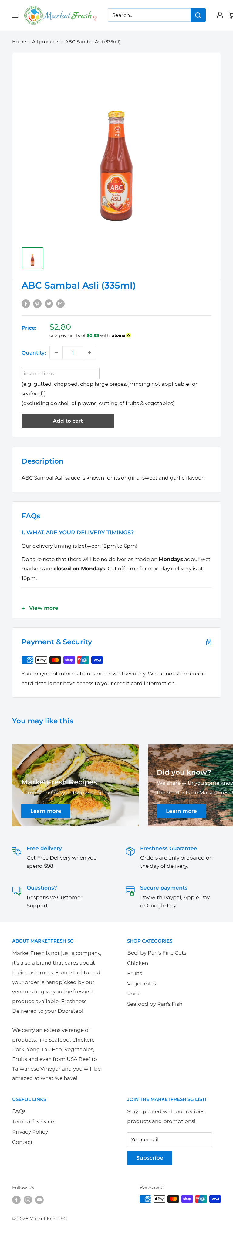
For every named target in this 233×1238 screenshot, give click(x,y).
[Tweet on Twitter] (49, 303)
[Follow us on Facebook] (16, 1199)
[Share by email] (60, 303)
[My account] (220, 15)
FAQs (18, 1111)
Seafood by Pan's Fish (154, 1004)
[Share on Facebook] (26, 303)
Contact (22, 1142)
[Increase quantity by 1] (89, 352)
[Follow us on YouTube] (39, 1199)
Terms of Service (33, 1121)
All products (45, 42)
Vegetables (141, 984)
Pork (133, 994)
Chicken (137, 963)
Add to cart (68, 421)
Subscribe (149, 1158)
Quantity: (34, 353)
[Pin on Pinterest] (37, 303)
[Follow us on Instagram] (28, 1199)
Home (19, 42)
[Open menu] (15, 15)
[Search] (198, 15)
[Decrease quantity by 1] (56, 352)
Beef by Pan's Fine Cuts (156, 953)
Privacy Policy (30, 1132)
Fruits (134, 973)
